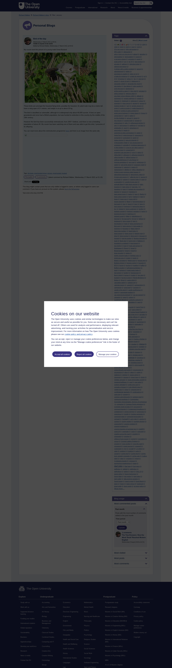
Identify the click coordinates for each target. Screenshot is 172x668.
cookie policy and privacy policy (78, 334)
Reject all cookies (84, 354)
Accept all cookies (62, 354)
